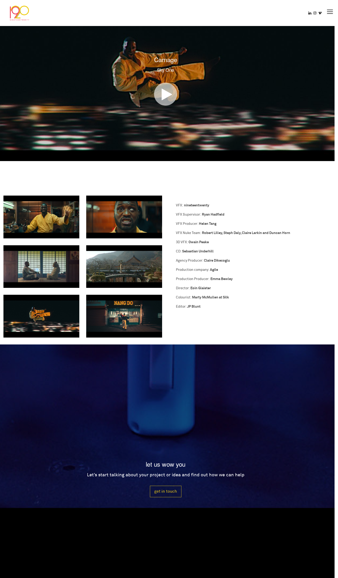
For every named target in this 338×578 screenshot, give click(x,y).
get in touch (165, 491)
